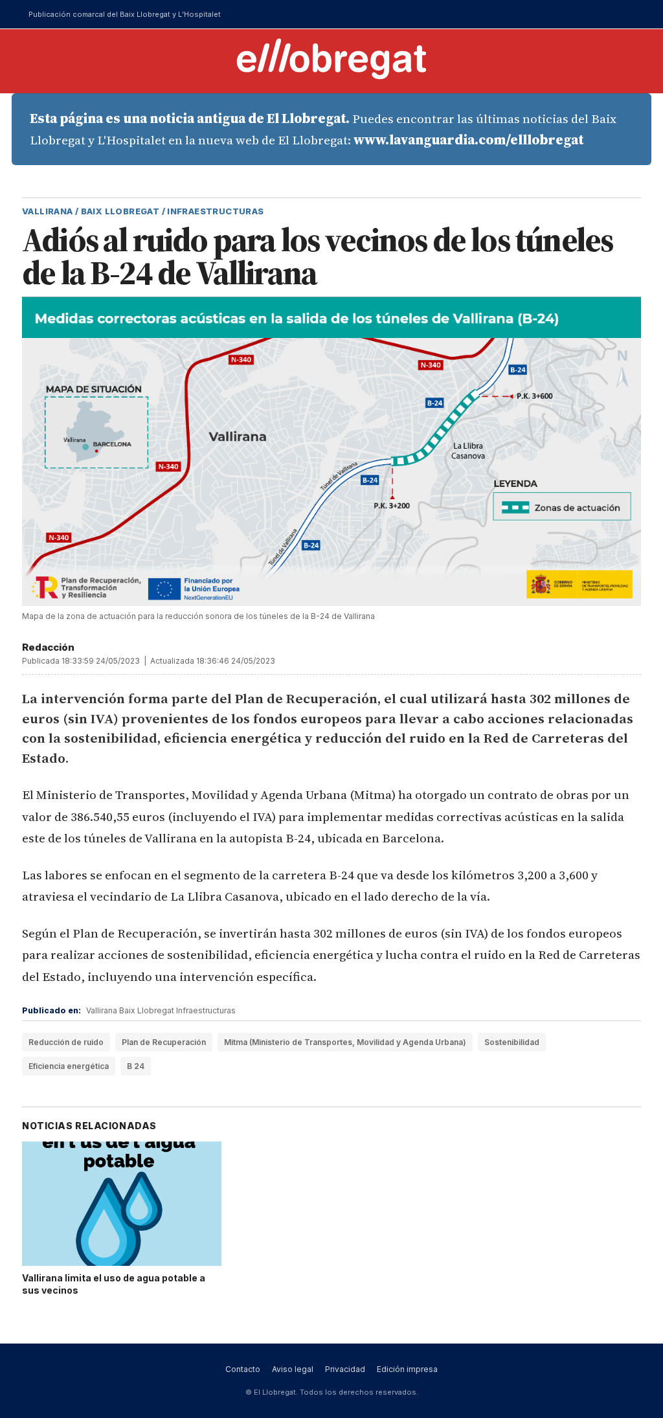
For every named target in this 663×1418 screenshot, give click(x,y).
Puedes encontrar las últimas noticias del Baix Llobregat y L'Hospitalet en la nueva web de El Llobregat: (323, 129)
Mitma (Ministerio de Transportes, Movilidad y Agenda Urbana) (345, 1042)
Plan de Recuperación (164, 1042)
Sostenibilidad (511, 1042)
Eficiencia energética (68, 1066)
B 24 (135, 1066)
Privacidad (345, 1369)
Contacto (242, 1369)
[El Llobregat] (331, 59)
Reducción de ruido (66, 1042)
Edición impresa (407, 1369)
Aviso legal (292, 1369)
